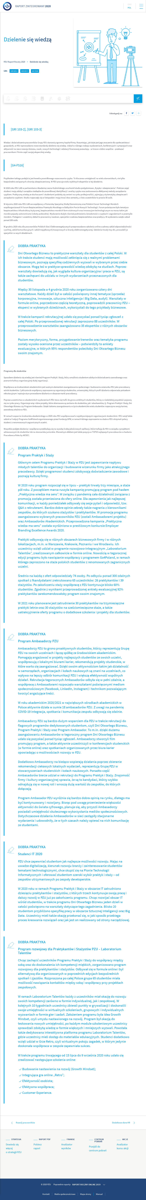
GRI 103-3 (24, 71)
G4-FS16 (35, 71)
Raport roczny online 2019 (86, 1184)
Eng (129, 4)
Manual (99, 1194)
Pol (129, 7)
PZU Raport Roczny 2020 (14, 61)
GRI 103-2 (14, 71)
